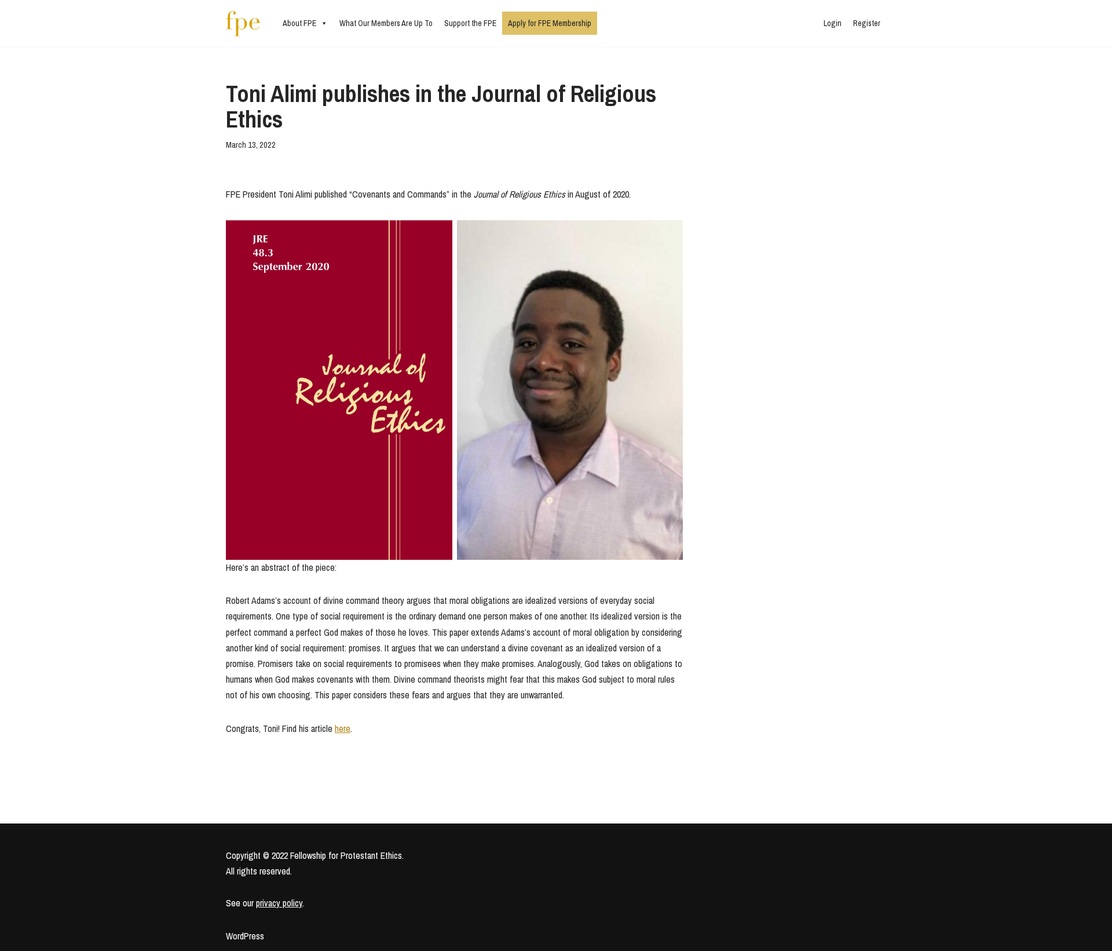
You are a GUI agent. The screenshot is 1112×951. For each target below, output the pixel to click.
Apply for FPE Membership (549, 23)
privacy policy (279, 903)
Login (833, 23)
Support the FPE (470, 23)
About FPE (299, 23)
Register (866, 23)
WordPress (245, 936)
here (342, 728)
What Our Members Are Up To (386, 23)
